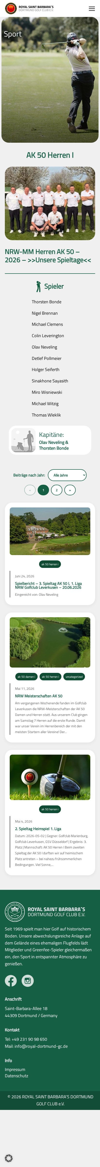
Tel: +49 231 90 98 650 (26, 1039)
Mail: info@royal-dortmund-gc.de (36, 1046)
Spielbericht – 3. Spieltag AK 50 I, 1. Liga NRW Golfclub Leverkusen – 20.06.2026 (48, 585)
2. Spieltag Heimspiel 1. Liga (38, 829)
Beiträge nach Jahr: (29, 475)
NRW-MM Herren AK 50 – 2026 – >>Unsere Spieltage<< (48, 255)
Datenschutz (16, 1075)
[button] (8, 1158)
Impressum (15, 1069)
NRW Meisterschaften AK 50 (38, 696)
